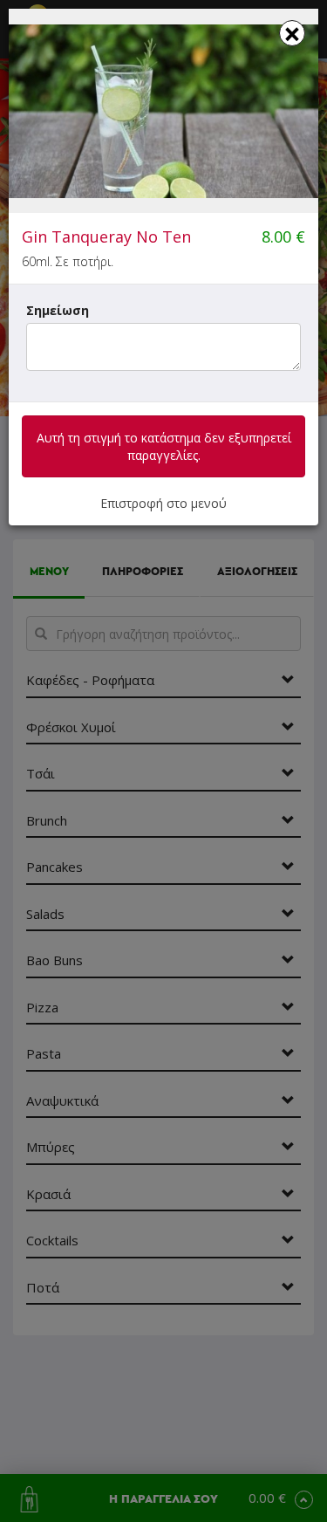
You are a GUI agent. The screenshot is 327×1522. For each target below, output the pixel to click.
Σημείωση (57, 310)
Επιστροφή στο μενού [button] (163, 503)
